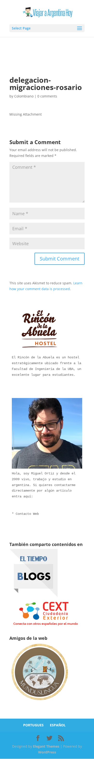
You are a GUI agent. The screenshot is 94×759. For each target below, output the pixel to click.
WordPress (47, 752)
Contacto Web (27, 514)
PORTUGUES (33, 725)
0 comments (47, 96)
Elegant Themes (46, 746)
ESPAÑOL (58, 725)
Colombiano (24, 96)
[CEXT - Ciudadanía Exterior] (45, 625)
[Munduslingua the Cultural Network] (39, 702)
